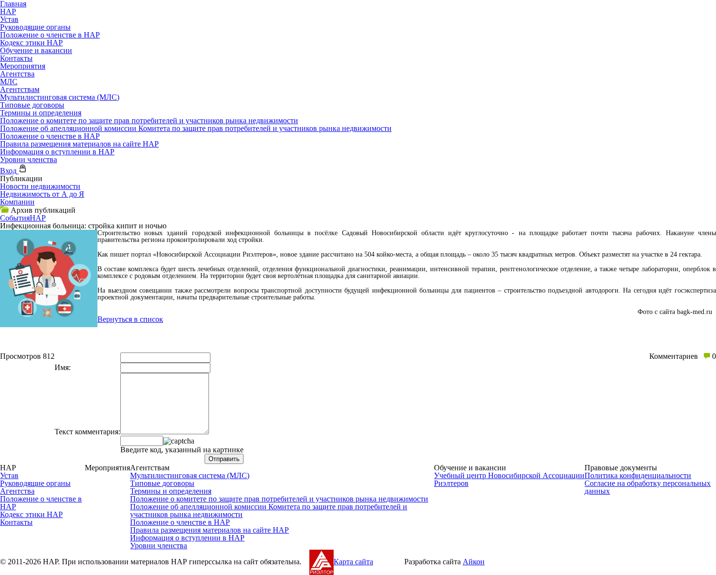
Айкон (474, 561)
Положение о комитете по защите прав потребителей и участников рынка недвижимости (149, 120)
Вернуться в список (130, 319)
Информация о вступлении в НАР (57, 152)
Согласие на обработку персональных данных (647, 487)
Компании (17, 202)
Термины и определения (40, 113)
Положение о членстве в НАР (50, 35)
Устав (9, 19)
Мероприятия (22, 66)
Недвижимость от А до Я (42, 194)
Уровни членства (28, 159)
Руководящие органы (35, 27)
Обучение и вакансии (36, 50)
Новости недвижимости (40, 186)
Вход (9, 171)
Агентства (17, 74)
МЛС (9, 81)
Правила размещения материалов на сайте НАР (79, 144)
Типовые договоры (32, 105)
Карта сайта (353, 561)
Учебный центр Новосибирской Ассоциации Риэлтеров (509, 479)
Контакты (16, 58)
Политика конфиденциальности (637, 475)
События (15, 218)
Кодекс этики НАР (31, 42)
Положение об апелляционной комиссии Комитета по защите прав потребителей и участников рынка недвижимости (196, 128)
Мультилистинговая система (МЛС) (59, 97)
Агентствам (19, 89)
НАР (8, 11)
